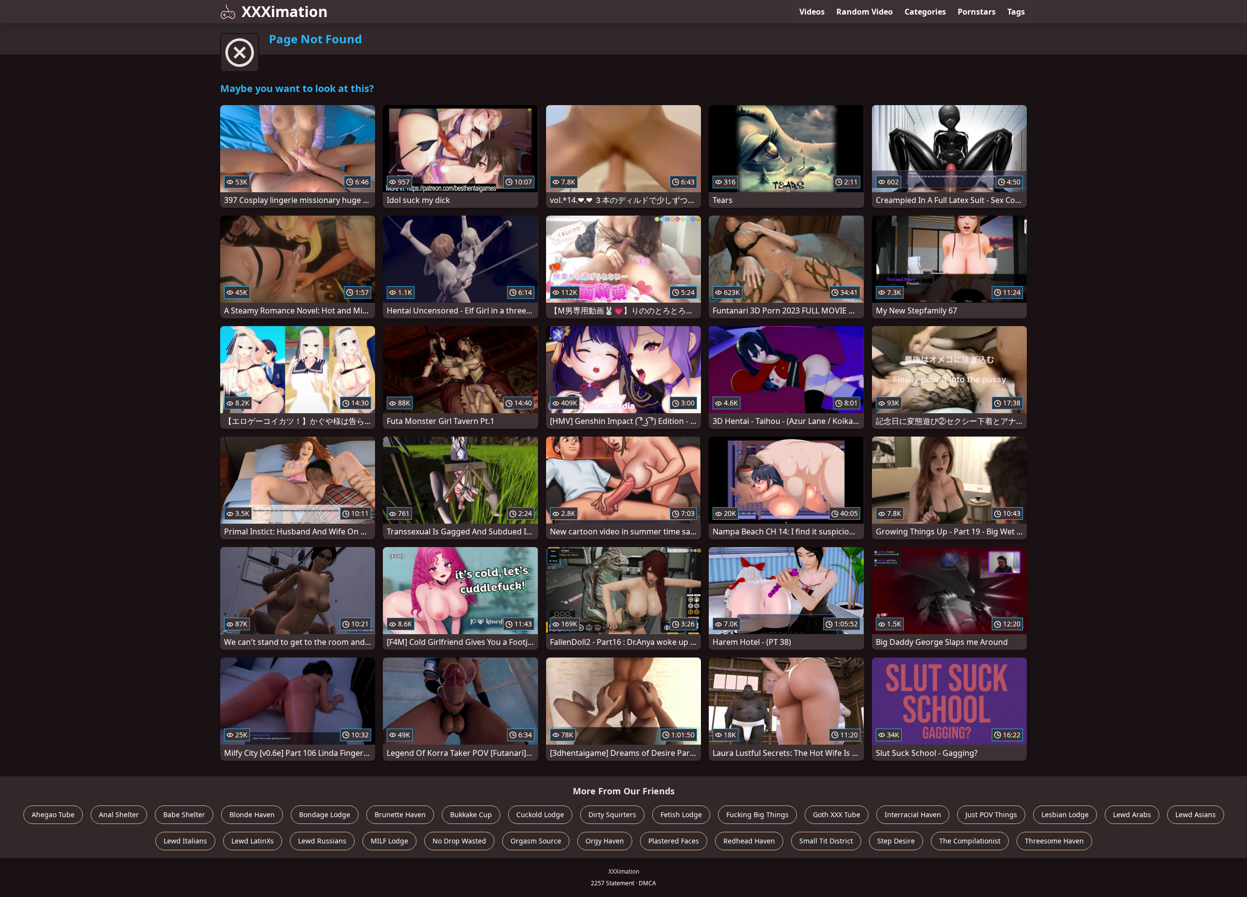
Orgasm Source (535, 840)
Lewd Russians (322, 840)
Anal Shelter (119, 814)
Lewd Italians (185, 840)
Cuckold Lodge (540, 814)
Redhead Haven (749, 840)
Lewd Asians (1195, 814)
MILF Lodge (389, 840)
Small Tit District (826, 840)
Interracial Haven (913, 814)
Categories (925, 11)
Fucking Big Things (757, 814)
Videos (812, 11)
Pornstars (977, 11)
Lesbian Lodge (1065, 814)
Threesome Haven (1054, 840)
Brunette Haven (400, 814)
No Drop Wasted (459, 840)
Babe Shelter (184, 814)
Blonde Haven (252, 814)
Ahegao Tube (53, 814)
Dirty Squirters (612, 814)
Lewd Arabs (1132, 814)
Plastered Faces (673, 840)
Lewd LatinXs (252, 840)
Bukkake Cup (471, 814)
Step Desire (896, 840)
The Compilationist (970, 840)
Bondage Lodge (324, 814)
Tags (1016, 11)
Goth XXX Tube (836, 814)
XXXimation (285, 11)
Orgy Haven (605, 840)
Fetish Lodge (681, 814)
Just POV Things (991, 814)
